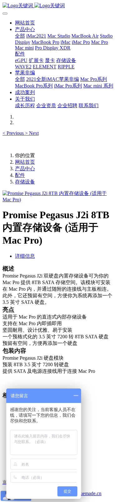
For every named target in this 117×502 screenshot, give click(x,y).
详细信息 (25, 256)
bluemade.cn (88, 493)
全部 (20, 36)
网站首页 (25, 22)
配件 (20, 175)
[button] (13, 133)
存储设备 (25, 181)
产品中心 (25, 168)
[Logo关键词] (58, 6)
